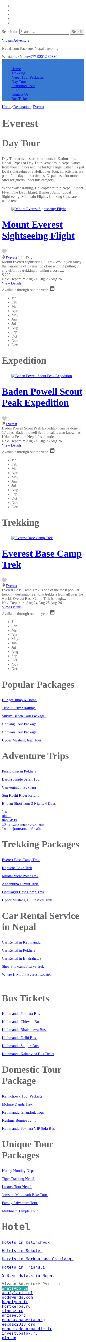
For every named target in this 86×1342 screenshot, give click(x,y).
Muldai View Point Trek (20, 876)
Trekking (18, 73)
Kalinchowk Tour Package (22, 1096)
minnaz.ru (12, 1311)
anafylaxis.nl (17, 1293)
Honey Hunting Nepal (19, 1171)
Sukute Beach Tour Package (24, 716)
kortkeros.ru (16, 1306)
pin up (6, 816)
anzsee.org (14, 1315)
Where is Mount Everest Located (27, 974)
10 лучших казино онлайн (23, 824)
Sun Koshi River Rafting (21, 795)
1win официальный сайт (22, 829)
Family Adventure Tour (20, 1203)
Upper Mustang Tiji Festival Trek (27, 900)
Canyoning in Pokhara (19, 787)
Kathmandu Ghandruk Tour (23, 1112)
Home (16, 69)
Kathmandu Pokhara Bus (21, 1014)
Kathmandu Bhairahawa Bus (24, 1030)
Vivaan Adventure (15, 40)
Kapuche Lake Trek (17, 868)
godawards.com (17, 1297)
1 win (6, 811)
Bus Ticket (19, 99)
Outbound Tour (23, 86)
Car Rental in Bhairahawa (21, 958)
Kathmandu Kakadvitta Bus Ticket (28, 1054)
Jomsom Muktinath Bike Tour (25, 1195)
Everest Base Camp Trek (21, 860)
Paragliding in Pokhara (19, 771)
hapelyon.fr (15, 1302)
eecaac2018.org (18, 1324)
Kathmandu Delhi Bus (19, 1038)
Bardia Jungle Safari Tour (22, 779)
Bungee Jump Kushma (19, 700)
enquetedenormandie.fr (27, 1329)
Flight (15, 90)
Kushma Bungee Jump (19, 1120)
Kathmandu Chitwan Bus (21, 1022)
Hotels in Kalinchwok (27, 1242)
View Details (12, 283)
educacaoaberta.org (23, 1320)
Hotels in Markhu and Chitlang (38, 1259)
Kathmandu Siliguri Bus (20, 1046)
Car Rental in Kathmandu (22, 942)
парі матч (9, 820)
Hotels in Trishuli (23, 1267)
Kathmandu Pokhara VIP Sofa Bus (28, 1128)
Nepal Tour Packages (27, 77)
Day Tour (18, 82)
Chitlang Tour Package (20, 724)
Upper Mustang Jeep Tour (21, 740)
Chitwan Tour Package (19, 732)
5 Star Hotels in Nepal (28, 1275)
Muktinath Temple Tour (20, 1211)
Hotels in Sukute (22, 1250)
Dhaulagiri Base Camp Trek (23, 892)
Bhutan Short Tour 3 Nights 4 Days (29, 803)
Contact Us (19, 94)
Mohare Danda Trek (17, 1104)
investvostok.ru (20, 1333)
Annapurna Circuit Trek (20, 884)
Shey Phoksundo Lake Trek (23, 966)
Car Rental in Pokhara (19, 950)
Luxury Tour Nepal (17, 1187)
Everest (11, 258)
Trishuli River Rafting (19, 708)
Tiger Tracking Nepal (18, 1179)
